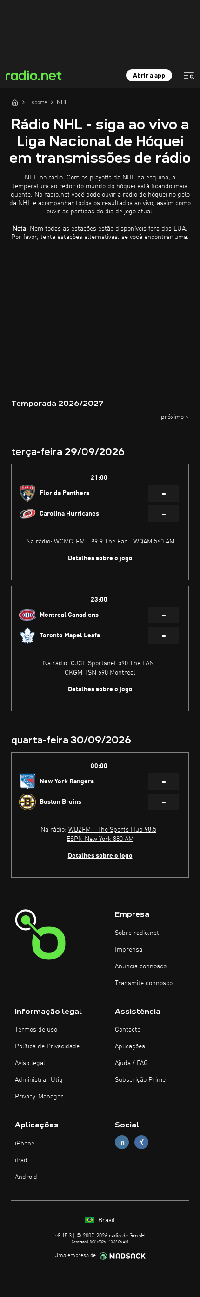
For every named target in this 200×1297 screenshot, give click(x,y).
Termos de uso (36, 1029)
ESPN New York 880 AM (100, 839)
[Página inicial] (15, 102)
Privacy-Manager (39, 1096)
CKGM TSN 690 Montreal (100, 672)
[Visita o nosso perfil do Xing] (141, 1142)
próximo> (175, 417)
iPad (21, 1160)
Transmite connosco (144, 983)
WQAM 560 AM (153, 541)
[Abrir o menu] (188, 75)
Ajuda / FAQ (131, 1063)
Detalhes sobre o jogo (100, 558)
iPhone (24, 1143)
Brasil (105, 1220)
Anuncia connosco (141, 966)
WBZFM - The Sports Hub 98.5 (112, 830)
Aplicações (130, 1046)
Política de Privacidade (47, 1046)
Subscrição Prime (140, 1080)
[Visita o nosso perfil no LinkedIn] (122, 1142)
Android (26, 1177)
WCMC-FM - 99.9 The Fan (91, 541)
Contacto (127, 1029)
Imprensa (128, 949)
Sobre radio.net (137, 933)
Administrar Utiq (39, 1080)
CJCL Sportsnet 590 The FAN (112, 663)
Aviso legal (30, 1063)
